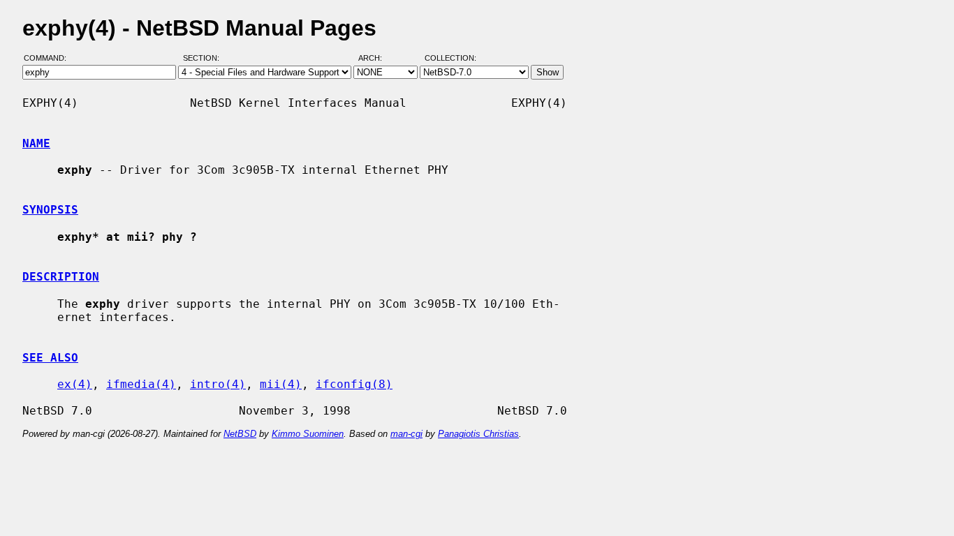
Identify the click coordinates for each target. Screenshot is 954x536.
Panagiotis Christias (478, 434)
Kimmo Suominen (308, 434)
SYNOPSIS (50, 209)
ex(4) (74, 384)
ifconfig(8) (354, 384)
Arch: (376, 58)
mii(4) (281, 384)
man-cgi (406, 434)
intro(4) (218, 384)
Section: (204, 58)
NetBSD (239, 434)
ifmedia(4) (141, 384)
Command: (49, 58)
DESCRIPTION (60, 276)
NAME (36, 143)
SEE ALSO (50, 357)
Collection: (450, 58)
